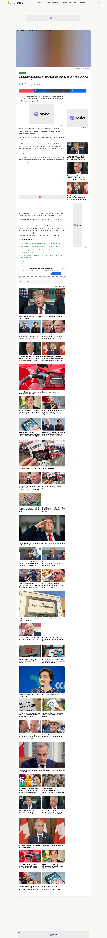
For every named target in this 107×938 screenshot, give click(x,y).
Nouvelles (22, 73)
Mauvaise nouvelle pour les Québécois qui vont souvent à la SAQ (41, 243)
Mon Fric (24, 83)
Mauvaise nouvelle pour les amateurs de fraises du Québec (39, 246)
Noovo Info (22, 99)
